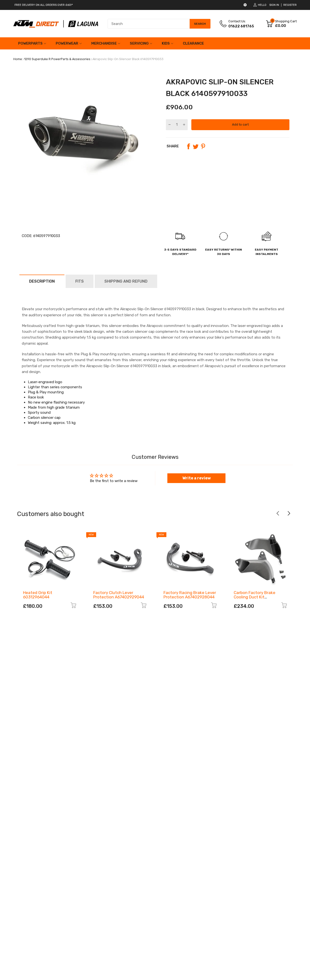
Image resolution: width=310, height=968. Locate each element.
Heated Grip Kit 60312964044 (37, 595)
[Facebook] (188, 146)
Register (290, 5)
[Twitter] (196, 146)
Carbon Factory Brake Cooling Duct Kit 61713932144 (254, 597)
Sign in (274, 5)
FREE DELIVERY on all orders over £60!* (44, 5)
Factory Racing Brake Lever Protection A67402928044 (189, 595)
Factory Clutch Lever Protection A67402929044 (118, 595)
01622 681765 (241, 26)
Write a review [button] (196, 478)
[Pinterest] (203, 146)
